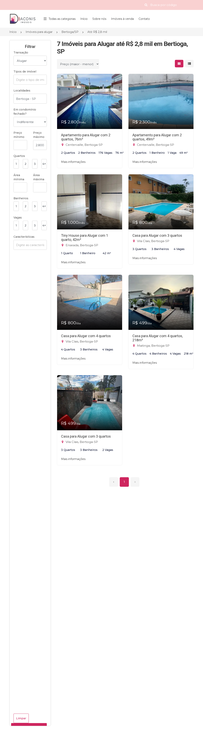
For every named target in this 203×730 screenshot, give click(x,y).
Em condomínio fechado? (24, 111)
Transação (20, 52)
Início (84, 19)
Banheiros (20, 198)
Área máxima (38, 177)
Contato (144, 19)
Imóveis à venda (122, 19)
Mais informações (73, 162)
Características (23, 237)
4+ (44, 164)
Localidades (21, 90)
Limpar (21, 718)
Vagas (17, 217)
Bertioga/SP (70, 32)
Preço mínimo (18, 135)
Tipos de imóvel (24, 71)
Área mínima (18, 177)
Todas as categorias (62, 19)
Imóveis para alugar (39, 32)
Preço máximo (38, 135)
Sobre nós (99, 19)
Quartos (19, 156)
